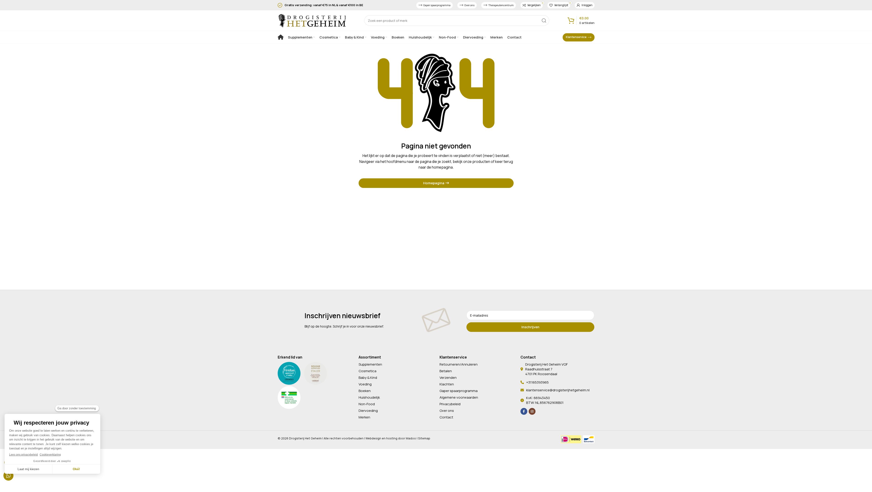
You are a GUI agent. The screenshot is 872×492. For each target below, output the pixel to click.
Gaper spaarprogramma (436, 5)
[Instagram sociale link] (532, 411)
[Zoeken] (544, 20)
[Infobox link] (322, 5)
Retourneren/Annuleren (459, 364)
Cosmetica (367, 371)
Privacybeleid (450, 404)
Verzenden (448, 377)
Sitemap (424, 438)
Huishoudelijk (369, 397)
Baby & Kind (368, 377)
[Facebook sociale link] (523, 411)
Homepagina (433, 183)
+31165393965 (537, 382)
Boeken (365, 390)
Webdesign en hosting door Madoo (390, 438)
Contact (446, 417)
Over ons (469, 5)
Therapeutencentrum (501, 5)
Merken (364, 417)
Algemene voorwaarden (459, 397)
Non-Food (367, 404)
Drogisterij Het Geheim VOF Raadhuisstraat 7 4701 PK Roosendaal (546, 369)
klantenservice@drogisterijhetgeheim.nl (558, 390)
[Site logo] (312, 20)
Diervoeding (368, 410)
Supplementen (370, 364)
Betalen (446, 371)
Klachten (447, 384)
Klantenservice (576, 37)
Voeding (365, 384)
